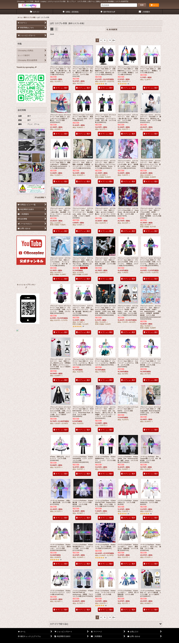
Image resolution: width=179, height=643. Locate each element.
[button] (106, 624)
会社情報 (40, 197)
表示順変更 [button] (113, 29)
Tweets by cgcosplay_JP (26, 67)
